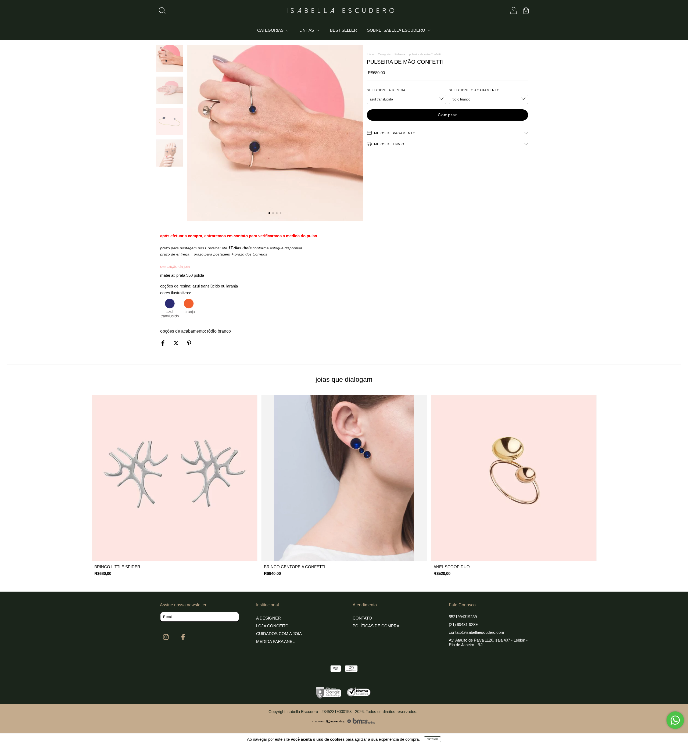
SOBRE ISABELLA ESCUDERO (396, 30)
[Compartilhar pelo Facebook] (163, 343)
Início (370, 54)
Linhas (307, 30)
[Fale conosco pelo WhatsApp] (675, 720)
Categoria (384, 54)
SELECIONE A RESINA (386, 90)
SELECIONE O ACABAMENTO (474, 90)
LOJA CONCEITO (272, 626)
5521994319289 (463, 616)
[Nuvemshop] (329, 723)
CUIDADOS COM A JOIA (279, 633)
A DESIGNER (268, 618)
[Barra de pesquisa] (162, 11)
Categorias (271, 30)
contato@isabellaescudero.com (476, 632)
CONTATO (362, 618)
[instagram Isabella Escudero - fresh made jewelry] (166, 637)
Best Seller (343, 30)
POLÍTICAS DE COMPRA (376, 626)
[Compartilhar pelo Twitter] (176, 343)
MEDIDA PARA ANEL (275, 641)
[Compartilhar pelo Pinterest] (189, 343)
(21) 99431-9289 (463, 624)
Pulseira (400, 54)
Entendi (432, 739)
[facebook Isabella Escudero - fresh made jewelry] (183, 637)
